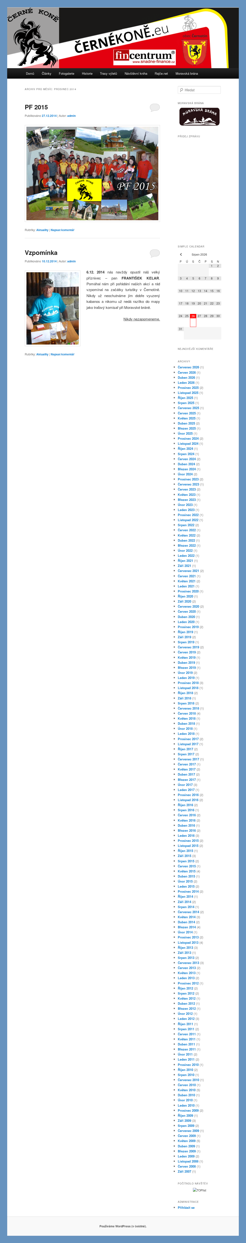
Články (46, 73)
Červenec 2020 (188, 606)
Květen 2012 (187, 998)
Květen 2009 (187, 1140)
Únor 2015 (185, 881)
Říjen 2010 (185, 1069)
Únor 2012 (185, 1013)
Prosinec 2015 (188, 840)
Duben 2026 (186, 377)
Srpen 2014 (186, 906)
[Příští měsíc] (218, 254)
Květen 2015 (187, 871)
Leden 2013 (186, 978)
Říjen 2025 (185, 397)
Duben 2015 (186, 876)
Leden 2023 (186, 509)
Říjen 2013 (185, 947)
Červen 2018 (187, 713)
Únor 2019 (185, 672)
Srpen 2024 (186, 454)
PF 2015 (36, 106)
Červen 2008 (187, 1166)
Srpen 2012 (186, 993)
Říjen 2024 (185, 448)
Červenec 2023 (188, 484)
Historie (87, 73)
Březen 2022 (187, 545)
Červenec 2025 (188, 407)
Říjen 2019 (185, 632)
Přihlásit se (186, 1207)
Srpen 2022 (186, 525)
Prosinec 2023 (188, 479)
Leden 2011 (186, 1059)
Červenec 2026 (188, 367)
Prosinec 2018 (188, 682)
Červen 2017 (187, 764)
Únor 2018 (185, 728)
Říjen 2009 (185, 1115)
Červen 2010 (187, 1085)
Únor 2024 (185, 474)
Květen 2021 (187, 581)
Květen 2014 (187, 917)
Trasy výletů (108, 73)
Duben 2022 (186, 540)
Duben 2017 (186, 774)
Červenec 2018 (188, 708)
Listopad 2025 (188, 392)
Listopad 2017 (188, 744)
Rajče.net (161, 73)
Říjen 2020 (185, 596)
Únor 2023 (185, 504)
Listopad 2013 (188, 942)
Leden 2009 (186, 1156)
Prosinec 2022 (188, 514)
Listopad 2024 (188, 443)
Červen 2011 (187, 1034)
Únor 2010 (185, 1100)
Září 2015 (184, 855)
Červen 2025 (187, 413)
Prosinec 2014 (188, 891)
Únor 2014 (185, 932)
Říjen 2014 (185, 896)
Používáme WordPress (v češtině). (123, 1226)
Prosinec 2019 (188, 627)
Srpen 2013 (186, 957)
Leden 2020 (186, 621)
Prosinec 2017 (188, 739)
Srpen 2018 (186, 703)
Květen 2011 (187, 1039)
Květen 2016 (187, 820)
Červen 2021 (187, 576)
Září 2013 (184, 952)
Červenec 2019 (188, 647)
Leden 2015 (186, 886)
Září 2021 (184, 565)
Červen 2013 (187, 967)
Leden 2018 (186, 733)
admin (71, 115)
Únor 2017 (185, 784)
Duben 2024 (186, 464)
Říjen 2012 (185, 988)
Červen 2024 (187, 459)
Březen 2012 (187, 1008)
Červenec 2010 (188, 1079)
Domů (30, 73)
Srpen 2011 (186, 1029)
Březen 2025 (187, 428)
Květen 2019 (187, 657)
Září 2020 (184, 601)
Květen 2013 (187, 972)
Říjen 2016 (185, 805)
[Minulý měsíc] (181, 254)
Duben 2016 (186, 825)
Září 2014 (184, 901)
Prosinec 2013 (188, 937)
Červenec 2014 (188, 912)
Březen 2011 (187, 1049)
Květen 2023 (187, 494)
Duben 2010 (186, 1095)
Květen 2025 (187, 418)
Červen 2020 (187, 611)
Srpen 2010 (186, 1074)
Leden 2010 (186, 1105)
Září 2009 (184, 1120)
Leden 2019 (186, 677)
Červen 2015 (187, 866)
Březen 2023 (187, 499)
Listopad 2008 (188, 1161)
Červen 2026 (187, 372)
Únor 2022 (185, 550)
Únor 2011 (185, 1054)
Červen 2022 (187, 530)
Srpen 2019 (186, 642)
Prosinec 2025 (188, 387)
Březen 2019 (187, 667)
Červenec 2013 (188, 962)
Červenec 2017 (188, 759)
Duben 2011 (186, 1044)
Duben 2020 (186, 616)
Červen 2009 (187, 1135)
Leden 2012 (186, 1018)
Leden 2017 (186, 789)
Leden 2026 (186, 382)
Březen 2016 (187, 830)
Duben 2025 (186, 423)
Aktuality (42, 230)
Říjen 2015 (185, 850)
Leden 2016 (186, 835)
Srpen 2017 (186, 754)
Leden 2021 (186, 586)
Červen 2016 (187, 815)
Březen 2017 (187, 779)
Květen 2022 (187, 535)
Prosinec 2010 (188, 1064)
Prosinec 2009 (188, 1110)
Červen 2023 (187, 489)
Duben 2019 (186, 662)
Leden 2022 (186, 555)
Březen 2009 (187, 1151)
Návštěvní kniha (136, 73)
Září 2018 (184, 698)
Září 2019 (184, 637)
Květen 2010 (187, 1090)
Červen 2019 (187, 652)
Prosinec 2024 (188, 438)
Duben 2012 (186, 1003)
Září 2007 (184, 1171)
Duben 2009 (186, 1146)
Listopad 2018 (188, 687)
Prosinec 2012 (188, 983)
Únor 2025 (185, 433)
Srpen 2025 (186, 402)
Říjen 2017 (185, 749)
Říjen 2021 (185, 560)
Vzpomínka (41, 252)
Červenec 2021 (188, 570)
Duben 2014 (186, 922)
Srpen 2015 (186, 861)
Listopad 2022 (188, 520)
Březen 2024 (187, 469)
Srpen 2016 (186, 810)
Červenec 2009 (188, 1130)
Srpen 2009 (186, 1125)
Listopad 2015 (188, 845)
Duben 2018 (186, 723)
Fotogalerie (66, 73)
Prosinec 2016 (188, 794)
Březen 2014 (187, 927)
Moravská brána (187, 73)
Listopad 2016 (188, 800)
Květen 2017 (187, 769)
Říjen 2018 (185, 693)
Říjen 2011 (185, 1024)
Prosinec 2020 (188, 591)
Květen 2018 (187, 718)
